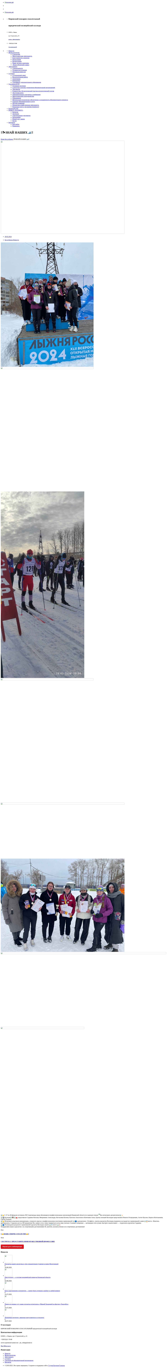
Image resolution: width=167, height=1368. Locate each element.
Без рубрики (9, 139)
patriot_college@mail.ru (14, 39)
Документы (16, 89)
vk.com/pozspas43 (13, 47)
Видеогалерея (16, 61)
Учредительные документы (21, 115)
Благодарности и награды (20, 58)
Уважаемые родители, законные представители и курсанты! (24, 1317)
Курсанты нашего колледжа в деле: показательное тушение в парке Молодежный (31, 1264)
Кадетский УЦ (13, 108)
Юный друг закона (18, 119)
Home (3, 139)
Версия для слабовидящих (12, 1246)
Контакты (12, 122)
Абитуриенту (13, 66)
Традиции (15, 114)
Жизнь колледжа (14, 52)
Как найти (15, 124)
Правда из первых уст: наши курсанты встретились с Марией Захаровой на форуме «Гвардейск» (37, 1304)
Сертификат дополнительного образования (26, 82)
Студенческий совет (19, 75)
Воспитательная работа (20, 77)
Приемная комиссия (19, 72)
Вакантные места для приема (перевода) (25, 107)
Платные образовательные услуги (23, 101)
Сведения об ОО (14, 84)
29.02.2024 (8, 236)
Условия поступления (19, 70)
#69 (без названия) (18, 103)
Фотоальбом (16, 117)
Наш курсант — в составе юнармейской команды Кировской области (27, 1277)
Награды (15, 112)
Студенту (12, 73)
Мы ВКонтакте (6, 1346)
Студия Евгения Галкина (56, 1365)
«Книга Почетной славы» (20, 65)
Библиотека (16, 80)
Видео (14, 121)
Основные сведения (19, 86)
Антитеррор (16, 79)
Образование (16, 98)
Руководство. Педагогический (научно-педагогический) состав (33, 91)
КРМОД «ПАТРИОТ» (16, 110)
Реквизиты (16, 126)
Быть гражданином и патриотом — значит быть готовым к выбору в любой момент (32, 1291)
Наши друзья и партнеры (20, 63)
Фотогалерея (16, 59)
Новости (11, 51)
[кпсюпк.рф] (9, 2)
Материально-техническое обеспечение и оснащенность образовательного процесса (40, 100)
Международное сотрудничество (23, 96)
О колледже (16, 54)
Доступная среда (17, 93)
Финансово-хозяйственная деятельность (25, 105)
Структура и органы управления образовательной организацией (33, 87)
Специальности (17, 68)
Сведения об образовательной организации (19, 1360)
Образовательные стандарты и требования (26, 94)
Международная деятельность (22, 56)
